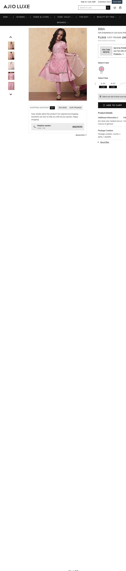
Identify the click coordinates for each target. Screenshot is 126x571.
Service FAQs (80, 135)
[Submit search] (108, 8)
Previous (95, 83)
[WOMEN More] (26, 17)
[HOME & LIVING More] (50, 17)
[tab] (43, 108)
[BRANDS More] (67, 22)
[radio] (101, 70)
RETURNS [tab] (63, 108)
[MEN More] (9, 17)
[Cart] (120, 8)
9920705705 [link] (77, 127)
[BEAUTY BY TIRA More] (115, 17)
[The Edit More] (89, 17)
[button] (10, 36)
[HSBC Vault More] (72, 17)
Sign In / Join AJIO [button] (88, 2)
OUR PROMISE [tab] (76, 108)
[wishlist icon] (115, 8)
